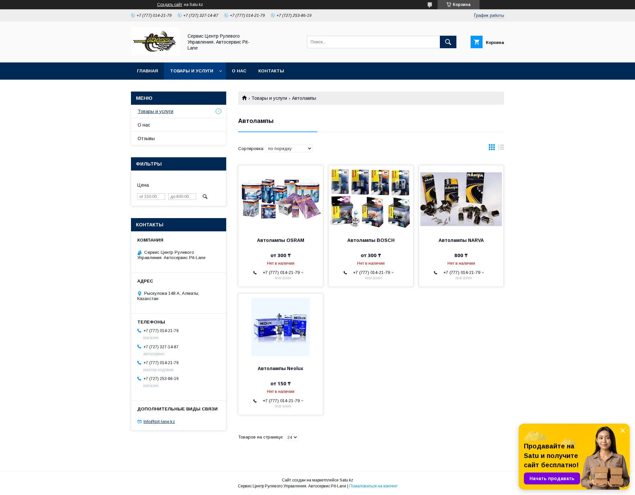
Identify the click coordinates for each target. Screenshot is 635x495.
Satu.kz (346, 480)
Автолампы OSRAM (280, 240)
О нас (239, 70)
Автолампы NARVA (461, 240)
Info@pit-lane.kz (159, 421)
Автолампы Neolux (280, 368)
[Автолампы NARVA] (461, 199)
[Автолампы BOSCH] (371, 199)
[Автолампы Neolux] (280, 327)
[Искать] (448, 42)
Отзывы (146, 138)
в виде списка (501, 148)
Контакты (271, 70)
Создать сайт (169, 4)
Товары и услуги (191, 70)
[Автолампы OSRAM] (280, 199)
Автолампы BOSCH (371, 240)
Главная (147, 70)
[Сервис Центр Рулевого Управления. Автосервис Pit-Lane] (155, 54)
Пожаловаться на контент (373, 486)
